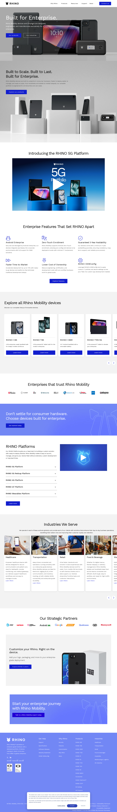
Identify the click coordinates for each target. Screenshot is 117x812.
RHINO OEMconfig (44, 756)
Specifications (43, 745)
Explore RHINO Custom (20, 667)
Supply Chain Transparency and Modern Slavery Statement (91, 806)
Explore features (58, 281)
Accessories (79, 776)
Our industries (31, 35)
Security (61, 742)
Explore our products (16, 92)
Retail (96, 749)
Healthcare (98, 742)
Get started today (15, 425)
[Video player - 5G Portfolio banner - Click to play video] (58, 184)
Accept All (72, 805)
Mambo (14, 760)
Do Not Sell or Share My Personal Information (96, 810)
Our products (13, 35)
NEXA (8, 760)
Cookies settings (61, 805)
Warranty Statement (44, 752)
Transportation (99, 745)
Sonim (20, 760)
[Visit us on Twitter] (7, 757)
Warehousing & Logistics (102, 759)
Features (61, 745)
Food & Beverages (100, 752)
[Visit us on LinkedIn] (10, 757)
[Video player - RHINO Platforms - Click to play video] (83, 457)
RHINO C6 (78, 769)
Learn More (9, 580)
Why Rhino (62, 752)
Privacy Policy (91, 803)
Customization (63, 749)
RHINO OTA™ (79, 783)
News (60, 756)
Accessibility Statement (103, 808)
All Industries (98, 763)
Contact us (105, 3)
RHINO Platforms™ (81, 780)
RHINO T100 (79, 763)
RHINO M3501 (79, 773)
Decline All (83, 805)
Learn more (17, 352)
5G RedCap (79, 787)
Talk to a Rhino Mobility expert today (28, 715)
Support (41, 742)
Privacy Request (76, 810)
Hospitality (98, 756)
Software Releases (44, 749)
